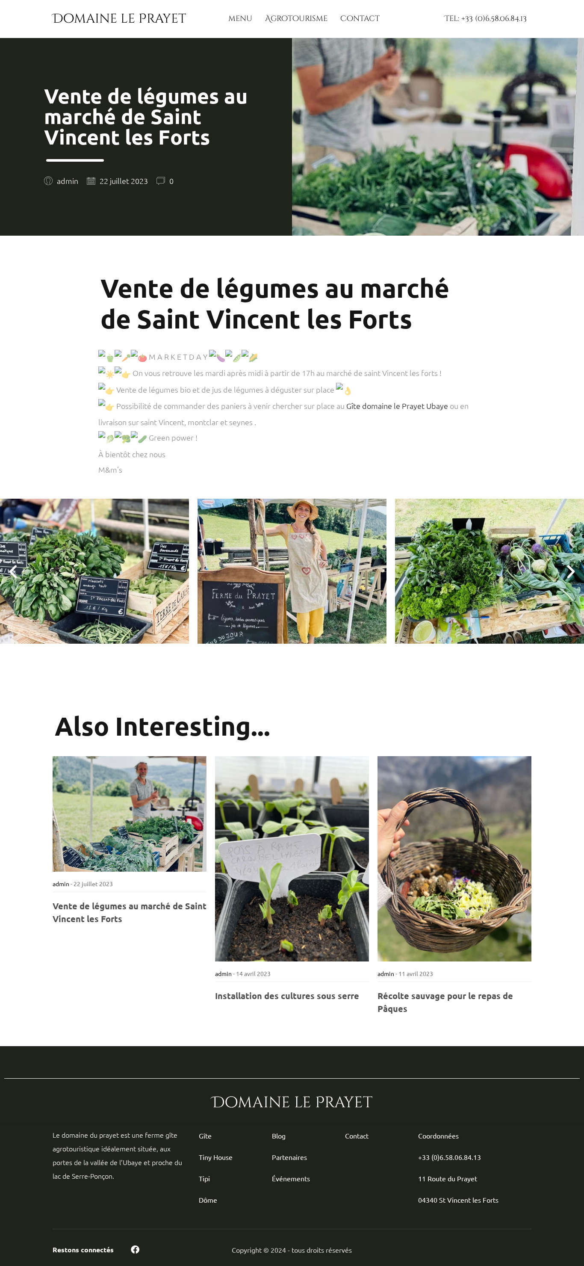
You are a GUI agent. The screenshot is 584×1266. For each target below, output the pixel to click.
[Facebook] (135, 1249)
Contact (360, 18)
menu (240, 18)
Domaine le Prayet (119, 18)
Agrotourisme (296, 18)
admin (61, 883)
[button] (13, 571)
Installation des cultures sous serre (287, 995)
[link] (397, 406)
